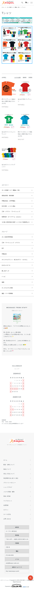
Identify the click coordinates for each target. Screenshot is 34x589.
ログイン (5, 510)
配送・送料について (8, 464)
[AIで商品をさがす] (30, 577)
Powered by (8, 586)
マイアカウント (7, 501)
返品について (7, 469)
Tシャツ (23, 7)
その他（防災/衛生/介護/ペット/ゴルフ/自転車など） (16, 222)
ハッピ (3, 276)
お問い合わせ (7, 519)
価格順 (24, 77)
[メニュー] (31, 2)
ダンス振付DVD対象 (7, 237)
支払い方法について (8, 473)
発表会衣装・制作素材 (8, 195)
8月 (3, 248)
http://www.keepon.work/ (12, 571)
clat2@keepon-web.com (12, 563)
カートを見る (7, 514)
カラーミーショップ (5, 580)
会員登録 (5, 505)
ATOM (8, 496)
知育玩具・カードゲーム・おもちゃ (11, 217)
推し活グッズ (5, 271)
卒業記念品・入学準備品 (8, 201)
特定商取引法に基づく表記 (10, 478)
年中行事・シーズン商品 (8, 206)
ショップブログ (7, 487)
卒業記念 (4, 254)
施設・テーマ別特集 (7, 293)
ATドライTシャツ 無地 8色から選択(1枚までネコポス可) (8, 101)
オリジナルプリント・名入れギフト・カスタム (14, 259)
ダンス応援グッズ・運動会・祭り (13, 7)
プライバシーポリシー (9, 482)
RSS (4, 496)
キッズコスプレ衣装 (7, 288)
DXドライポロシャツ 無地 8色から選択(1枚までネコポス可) (25, 134)
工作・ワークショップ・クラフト (11, 242)
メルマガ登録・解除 (8, 492)
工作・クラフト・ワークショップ (11, 211)
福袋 (3, 282)
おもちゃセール (6, 265)
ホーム (3, 7)
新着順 (30, 77)
